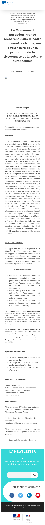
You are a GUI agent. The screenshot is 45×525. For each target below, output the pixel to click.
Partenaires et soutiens (22, 508)
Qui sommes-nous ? (18, 506)
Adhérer (29, 506)
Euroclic (36, 506)
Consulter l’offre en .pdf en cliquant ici (22, 440)
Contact (7, 506)
